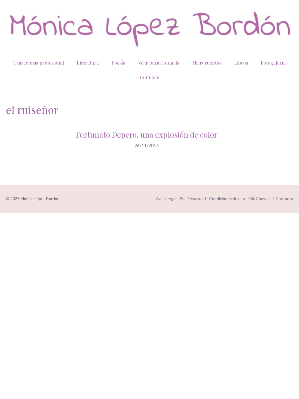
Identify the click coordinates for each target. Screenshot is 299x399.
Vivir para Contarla (158, 63)
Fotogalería (273, 63)
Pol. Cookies (259, 198)
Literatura (88, 63)
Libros (241, 63)
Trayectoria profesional (38, 63)
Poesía (118, 63)
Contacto (149, 77)
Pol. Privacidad (193, 198)
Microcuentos (206, 63)
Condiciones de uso (227, 198)
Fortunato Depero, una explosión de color (147, 134)
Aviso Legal (166, 198)
